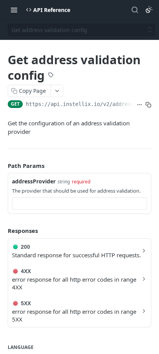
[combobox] (79, 203)
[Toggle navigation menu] (14, 9)
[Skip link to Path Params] (2, 165)
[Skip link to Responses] (2, 231)
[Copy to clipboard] (148, 104)
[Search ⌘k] (135, 9)
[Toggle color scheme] (149, 9)
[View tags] (51, 75)
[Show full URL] (139, 104)
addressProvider (34, 181)
